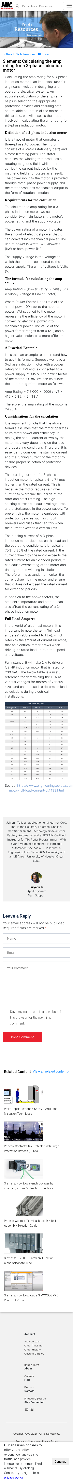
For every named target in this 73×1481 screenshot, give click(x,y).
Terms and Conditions (28, 1441)
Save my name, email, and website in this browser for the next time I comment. (36, 1017)
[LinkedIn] (27, 1409)
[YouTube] (32, 1409)
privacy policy (14, 1477)
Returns (29, 1387)
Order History (32, 1349)
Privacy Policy (50, 1441)
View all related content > (51, 1071)
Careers (29, 1376)
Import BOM (31, 1365)
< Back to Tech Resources (19, 54)
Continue (60, 1461)
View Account (32, 1341)
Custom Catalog (34, 1353)
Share (45, 54)
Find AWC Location (35, 1398)
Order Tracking (33, 1345)
